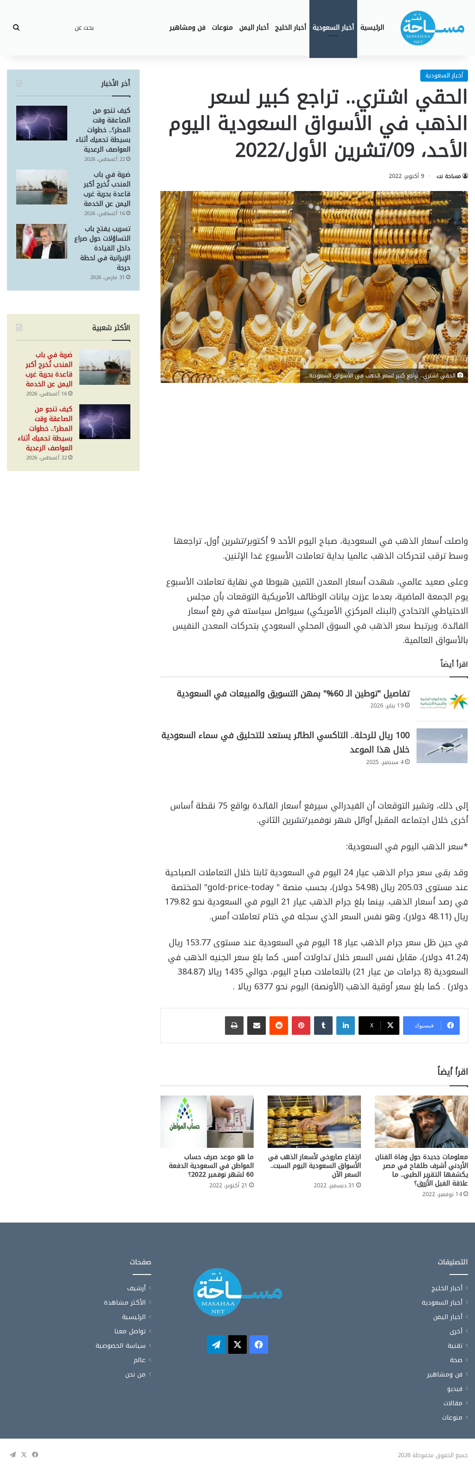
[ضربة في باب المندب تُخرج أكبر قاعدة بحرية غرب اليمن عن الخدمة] (41, 187)
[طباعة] (234, 1025)
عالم (140, 1360)
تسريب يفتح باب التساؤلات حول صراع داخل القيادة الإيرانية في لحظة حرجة (102, 248)
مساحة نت (448, 176)
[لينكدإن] (345, 1025)
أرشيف (136, 1288)
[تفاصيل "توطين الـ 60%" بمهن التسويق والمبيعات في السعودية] (442, 704)
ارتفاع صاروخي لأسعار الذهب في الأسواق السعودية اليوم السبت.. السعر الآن (314, 1166)
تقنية (455, 1346)
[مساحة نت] (432, 27)
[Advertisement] (314, 465)
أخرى (455, 1331)
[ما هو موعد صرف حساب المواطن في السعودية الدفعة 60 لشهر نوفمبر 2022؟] (207, 1122)
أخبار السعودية (333, 27)
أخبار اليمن (254, 27)
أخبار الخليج (290, 27)
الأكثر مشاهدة (125, 1302)
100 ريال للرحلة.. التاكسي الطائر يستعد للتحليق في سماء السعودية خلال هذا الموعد (285, 742)
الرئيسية (372, 27)
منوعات (222, 27)
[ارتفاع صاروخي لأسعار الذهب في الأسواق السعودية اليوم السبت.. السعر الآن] (314, 1122)
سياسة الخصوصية (121, 1345)
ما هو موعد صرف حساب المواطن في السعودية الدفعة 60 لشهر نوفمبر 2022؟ (211, 1166)
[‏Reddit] (279, 1025)
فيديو (454, 1389)
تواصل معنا (130, 1331)
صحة (456, 1360)
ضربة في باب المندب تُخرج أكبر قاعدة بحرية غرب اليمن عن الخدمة (106, 189)
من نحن (135, 1374)
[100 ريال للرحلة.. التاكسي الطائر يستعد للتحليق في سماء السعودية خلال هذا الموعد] (442, 745)
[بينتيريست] (301, 1025)
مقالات (452, 1403)
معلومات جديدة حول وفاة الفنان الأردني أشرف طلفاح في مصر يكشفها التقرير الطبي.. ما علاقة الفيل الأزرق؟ (421, 1170)
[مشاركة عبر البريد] (256, 1025)
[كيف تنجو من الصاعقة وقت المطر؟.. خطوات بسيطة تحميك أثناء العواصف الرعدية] (41, 123)
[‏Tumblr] (323, 1025)
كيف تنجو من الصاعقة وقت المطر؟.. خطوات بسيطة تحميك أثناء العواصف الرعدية (103, 130)
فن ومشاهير (187, 27)
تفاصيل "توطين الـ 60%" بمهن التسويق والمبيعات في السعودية (293, 693)
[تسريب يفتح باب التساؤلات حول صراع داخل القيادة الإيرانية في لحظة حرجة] (41, 241)
